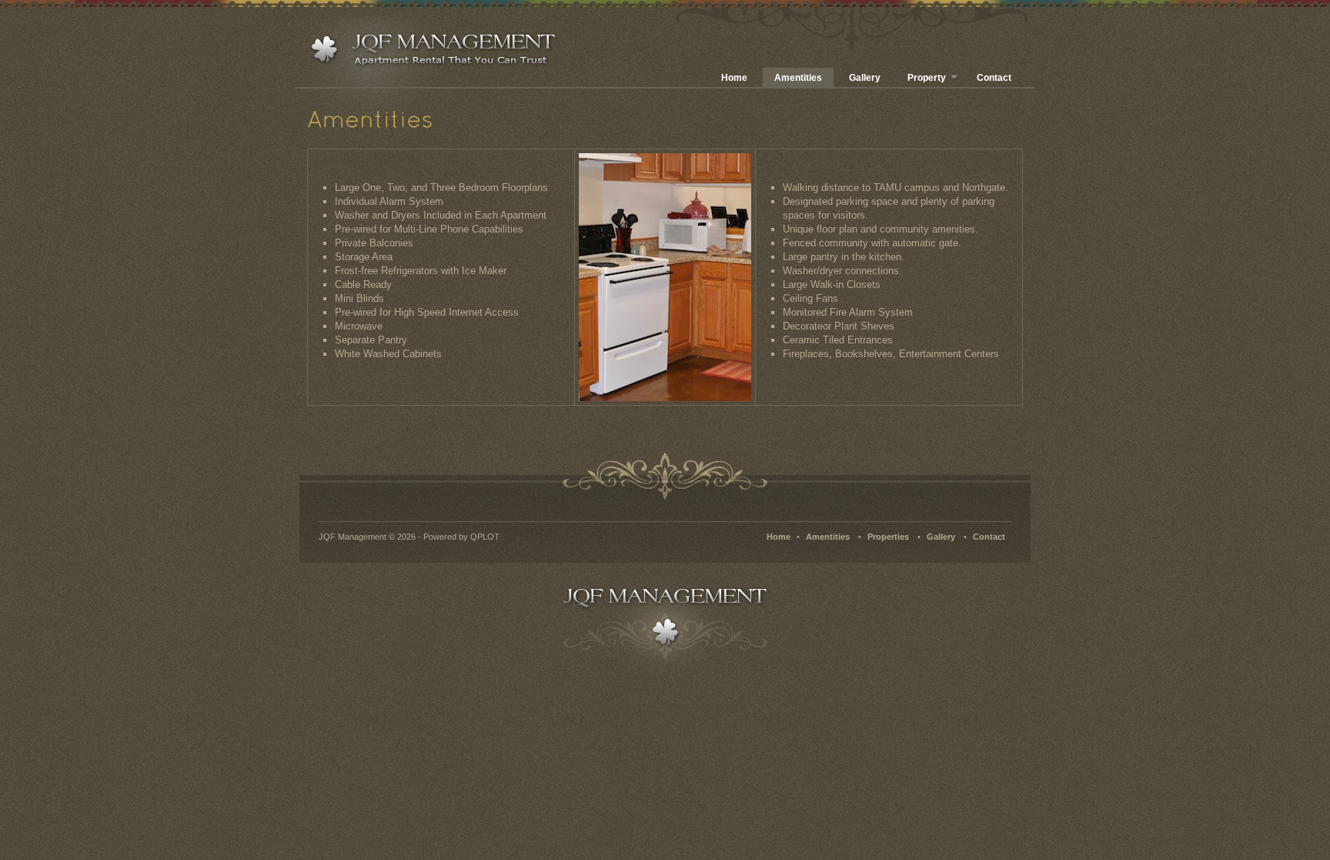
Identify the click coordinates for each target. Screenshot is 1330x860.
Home (734, 77)
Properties (888, 536)
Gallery (865, 77)
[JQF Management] (430, 50)
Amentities (798, 77)
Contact (994, 77)
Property (926, 77)
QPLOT (485, 536)
